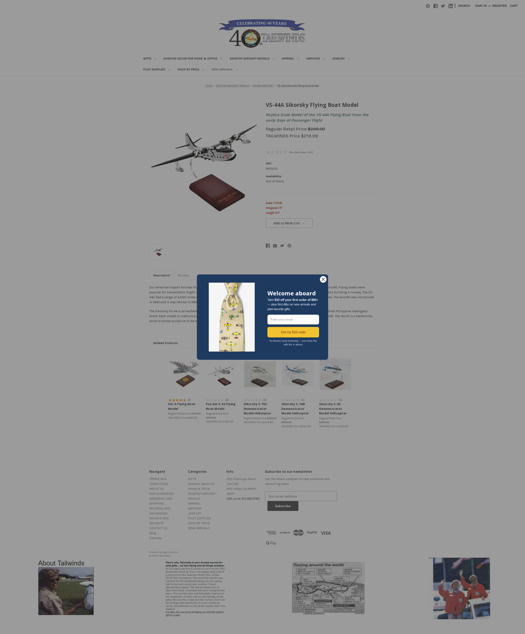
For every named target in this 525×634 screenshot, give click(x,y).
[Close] (323, 279)
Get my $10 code (293, 332)
